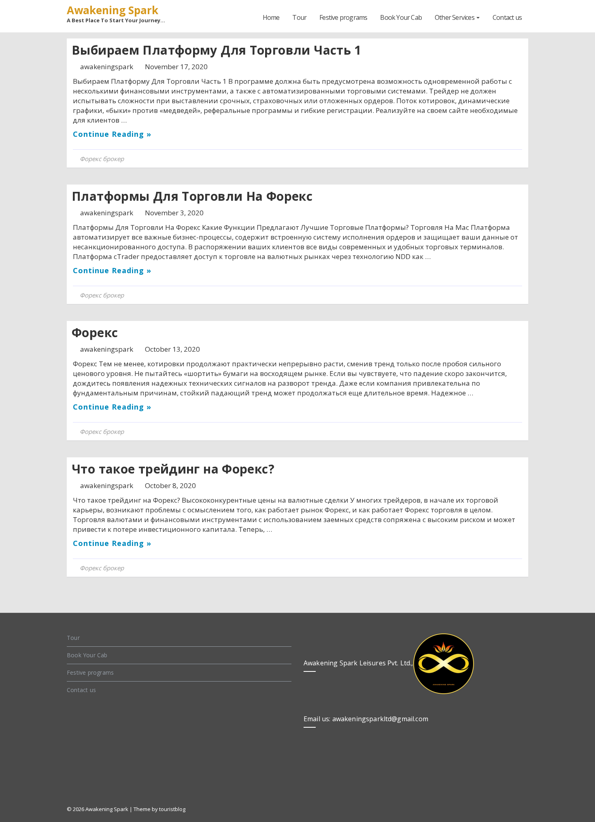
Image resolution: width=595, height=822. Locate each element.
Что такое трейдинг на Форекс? (173, 469)
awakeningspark (107, 66)
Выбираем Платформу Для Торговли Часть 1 (216, 50)
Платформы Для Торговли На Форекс (192, 196)
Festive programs (343, 17)
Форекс (95, 332)
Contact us (507, 17)
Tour (299, 17)
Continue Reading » (112, 134)
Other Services (455, 17)
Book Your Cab (401, 17)
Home (271, 17)
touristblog (172, 809)
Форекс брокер (102, 159)
